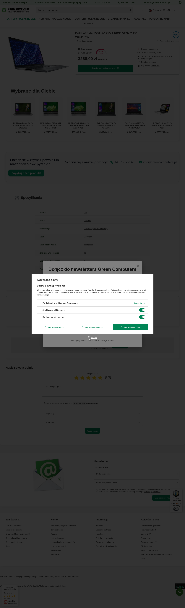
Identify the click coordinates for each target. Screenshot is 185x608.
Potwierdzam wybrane (54, 327)
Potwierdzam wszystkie (130, 327)
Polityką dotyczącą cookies (98, 290)
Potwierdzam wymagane (92, 327)
